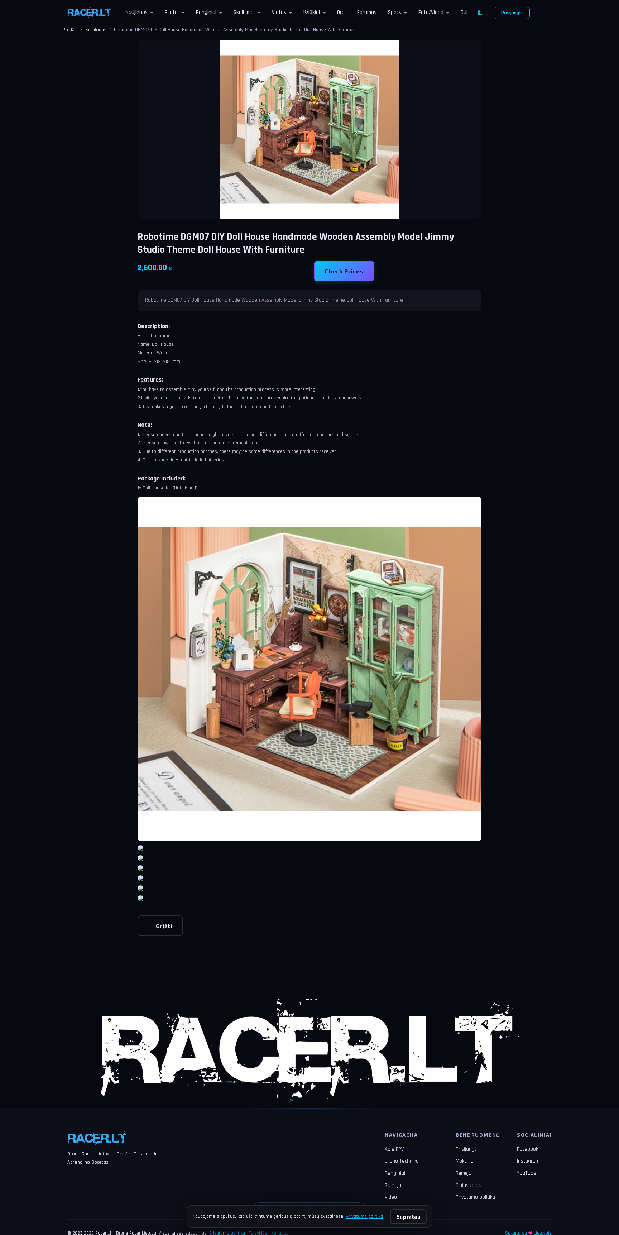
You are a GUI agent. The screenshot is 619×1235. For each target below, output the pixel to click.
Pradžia (70, 30)
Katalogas (95, 30)
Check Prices (344, 271)
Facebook (527, 1149)
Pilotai (172, 12)
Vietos (279, 12)
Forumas (366, 12)
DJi (464, 12)
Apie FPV (394, 1149)
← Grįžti (160, 925)
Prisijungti (511, 13)
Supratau (408, 1217)
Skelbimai (244, 12)
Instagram (528, 1161)
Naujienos (137, 12)
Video (391, 1197)
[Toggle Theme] (480, 13)
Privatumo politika (475, 1197)
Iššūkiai (311, 12)
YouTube (526, 1173)
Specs (394, 12)
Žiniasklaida (468, 1185)
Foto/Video (430, 12)
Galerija (393, 1185)
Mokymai (465, 1161)
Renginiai (206, 12)
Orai (341, 12)
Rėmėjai (464, 1173)
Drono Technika (402, 1161)
